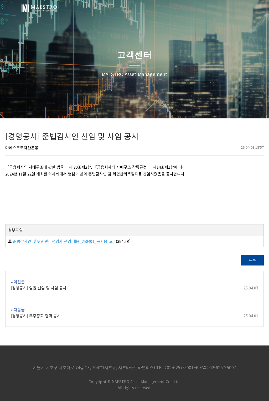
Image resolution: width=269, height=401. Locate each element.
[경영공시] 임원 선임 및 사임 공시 (134, 287)
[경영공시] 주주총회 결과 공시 (134, 315)
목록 (252, 260)
